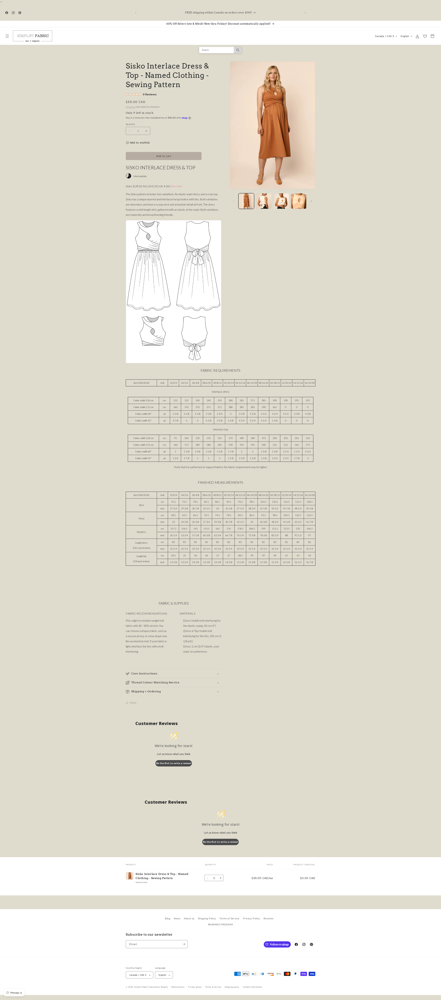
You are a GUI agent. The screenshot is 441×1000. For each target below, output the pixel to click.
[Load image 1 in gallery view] (246, 201)
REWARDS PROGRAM (220, 924)
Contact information (252, 987)
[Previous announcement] (136, 12)
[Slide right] (311, 201)
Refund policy (177, 987)
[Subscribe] (184, 944)
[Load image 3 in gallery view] (281, 201)
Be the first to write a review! (173, 763)
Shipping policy (232, 987)
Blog (167, 918)
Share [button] (133, 702)
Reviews (268, 918)
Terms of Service (229, 918)
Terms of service (213, 987)
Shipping (130, 106)
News (177, 918)
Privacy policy (195, 987)
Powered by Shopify (158, 987)
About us (189, 918)
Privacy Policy (251, 918)
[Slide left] (234, 201)
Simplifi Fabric (141, 987)
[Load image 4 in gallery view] (298, 201)
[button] (7, 36)
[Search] (238, 50)
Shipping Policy (207, 918)
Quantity (130, 124)
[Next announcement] (305, 12)
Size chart (176, 186)
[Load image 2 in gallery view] (263, 201)
